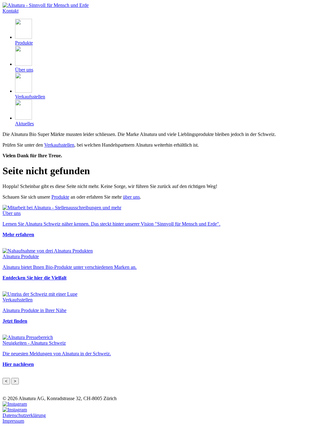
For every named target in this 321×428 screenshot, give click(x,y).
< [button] (6, 381)
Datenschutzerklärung (24, 415)
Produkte (60, 197)
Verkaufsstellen (59, 145)
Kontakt (10, 10)
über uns (131, 197)
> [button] (15, 381)
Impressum (13, 421)
